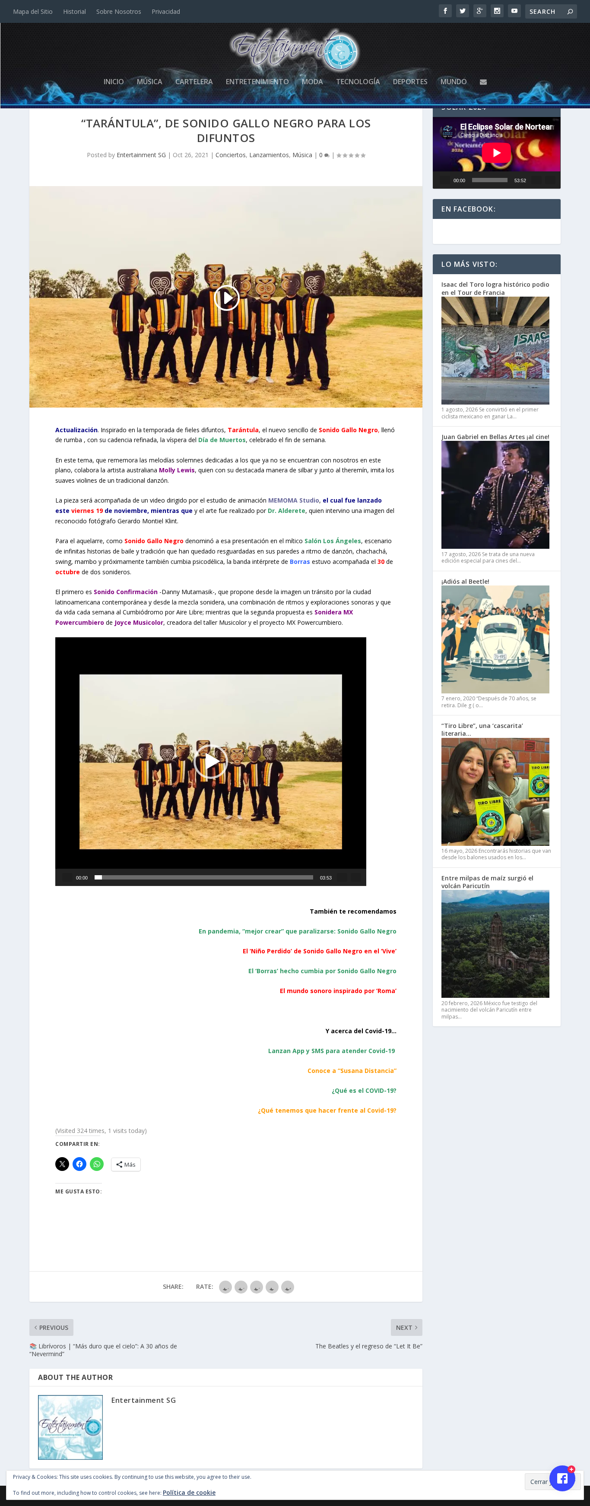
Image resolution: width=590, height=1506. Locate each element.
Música (149, 82)
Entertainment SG (141, 155)
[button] (210, 761)
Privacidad (166, 11)
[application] (210, 761)
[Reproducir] (67, 877)
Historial (74, 11)
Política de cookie (189, 1492)
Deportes (410, 82)
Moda (312, 82)
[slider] (204, 877)
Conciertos (231, 155)
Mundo (454, 82)
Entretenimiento (257, 82)
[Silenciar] (342, 877)
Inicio (114, 82)
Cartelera (194, 82)
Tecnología (358, 82)
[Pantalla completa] (356, 877)
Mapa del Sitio (33, 11)
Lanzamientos (269, 155)
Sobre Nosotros (118, 11)
